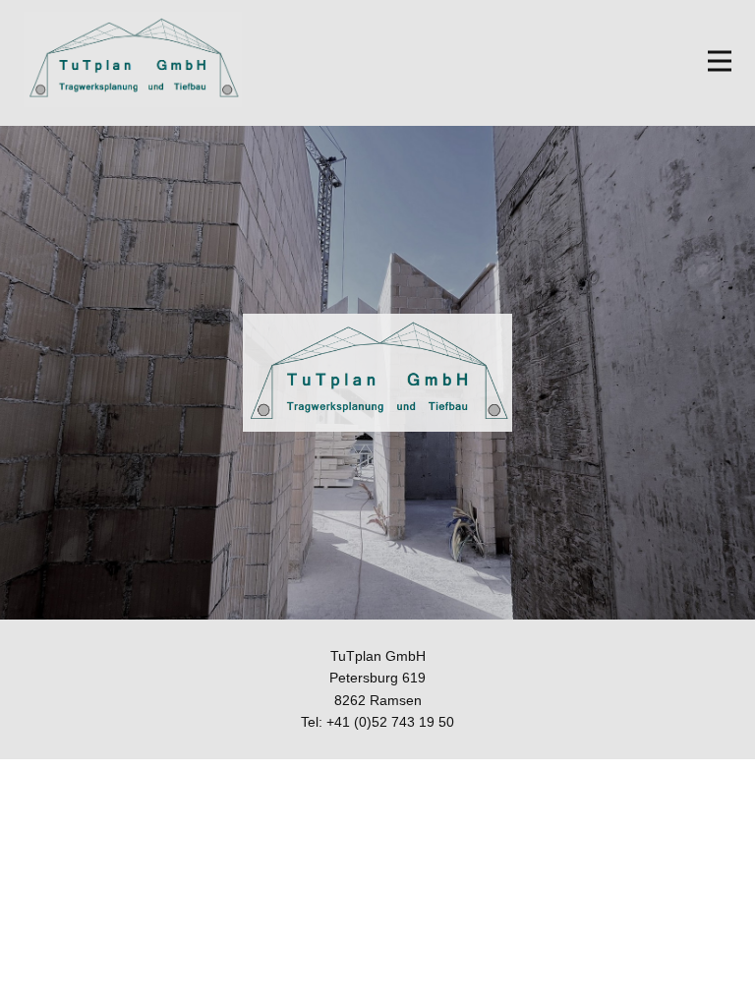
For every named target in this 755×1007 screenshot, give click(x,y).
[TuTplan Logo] (133, 59)
